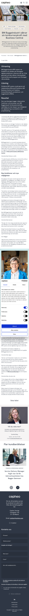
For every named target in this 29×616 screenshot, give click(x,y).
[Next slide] (17, 487)
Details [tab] (14, 284)
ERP (4, 26)
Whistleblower (14, 602)
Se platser (13, 523)
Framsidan (3, 55)
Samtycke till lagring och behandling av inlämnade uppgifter (14, 585)
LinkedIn (14, 599)
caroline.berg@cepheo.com (16, 438)
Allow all (14, 326)
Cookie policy (14, 604)
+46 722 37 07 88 (16, 436)
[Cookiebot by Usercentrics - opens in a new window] (21, 281)
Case (22, 28)
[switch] (24, 311)
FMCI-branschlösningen (13, 371)
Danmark (16, 28)
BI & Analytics (22, 26)
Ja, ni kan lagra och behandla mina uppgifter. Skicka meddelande (15, 588)
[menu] (27, 3)
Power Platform (8, 28)
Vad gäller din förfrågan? (7, 545)
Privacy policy (14, 606)
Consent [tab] (5, 284)
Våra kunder (10, 55)
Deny (14, 334)
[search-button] (24, 3)
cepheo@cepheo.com (16, 518)
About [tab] (23, 284)
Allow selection (14, 330)
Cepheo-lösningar (12, 26)
